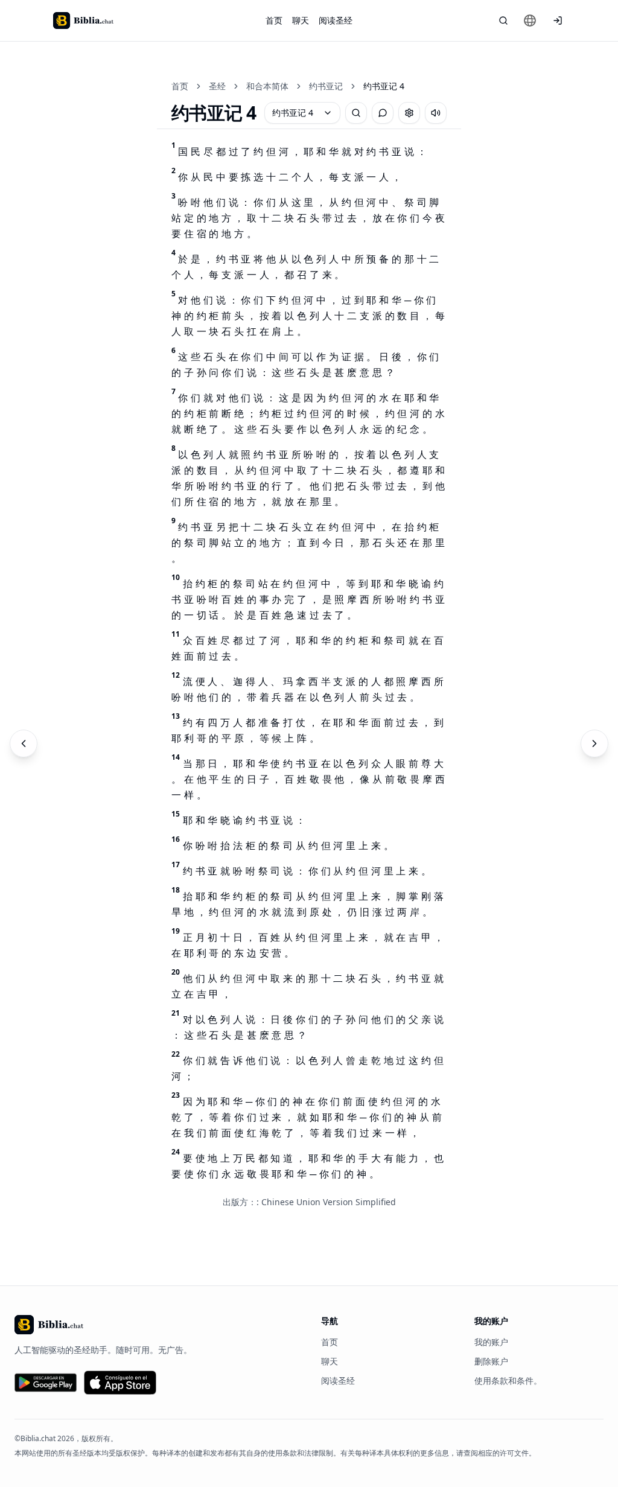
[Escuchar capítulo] (436, 113)
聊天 (300, 20)
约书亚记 (326, 86)
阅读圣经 (335, 20)
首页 (274, 20)
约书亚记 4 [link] (383, 86)
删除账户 (491, 1361)
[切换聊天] (382, 113)
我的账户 (491, 1342)
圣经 (217, 86)
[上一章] (23, 743)
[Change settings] (409, 113)
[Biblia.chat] (83, 20)
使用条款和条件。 (508, 1380)
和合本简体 (267, 86)
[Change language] (530, 20)
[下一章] (594, 743)
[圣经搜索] (503, 20)
